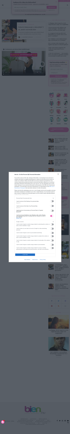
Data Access (35, 259)
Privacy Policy (43, 259)
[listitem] (35, 198)
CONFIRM (25, 254)
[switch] (52, 201)
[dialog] (35, 217)
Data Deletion (27, 259)
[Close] (58, 174)
